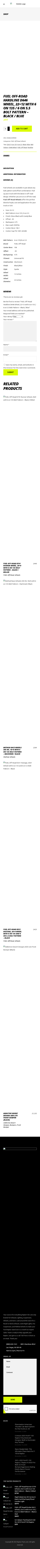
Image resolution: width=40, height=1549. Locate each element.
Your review (8, 319)
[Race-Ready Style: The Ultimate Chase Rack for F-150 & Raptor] (8, 1452)
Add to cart (22, 129)
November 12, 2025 (21, 1445)
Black (24, 144)
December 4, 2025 (20, 1431)
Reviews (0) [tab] (8, 180)
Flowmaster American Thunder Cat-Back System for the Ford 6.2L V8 (25, 1426)
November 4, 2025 (20, 1474)
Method (6, 757)
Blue (28, 144)
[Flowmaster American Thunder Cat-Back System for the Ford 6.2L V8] (8, 1427)
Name (6, 345)
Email (6, 355)
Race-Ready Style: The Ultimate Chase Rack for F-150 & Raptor (25, 1451)
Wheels (23, 141)
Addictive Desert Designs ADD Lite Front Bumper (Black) (10, 1116)
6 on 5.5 (19, 144)
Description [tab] (8, 168)
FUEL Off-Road (15, 141)
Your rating (8, 316)
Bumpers (13, 1125)
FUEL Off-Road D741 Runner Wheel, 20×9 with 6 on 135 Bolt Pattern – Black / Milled (12, 567)
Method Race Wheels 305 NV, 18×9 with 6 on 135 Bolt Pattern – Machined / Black (12, 750)
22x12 (9, 144)
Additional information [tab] (14, 174)
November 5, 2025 (20, 1456)
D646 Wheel (13, 147)
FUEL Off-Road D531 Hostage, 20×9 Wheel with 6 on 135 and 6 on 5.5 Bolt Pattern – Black (12, 933)
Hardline (30, 147)
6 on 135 (14, 144)
